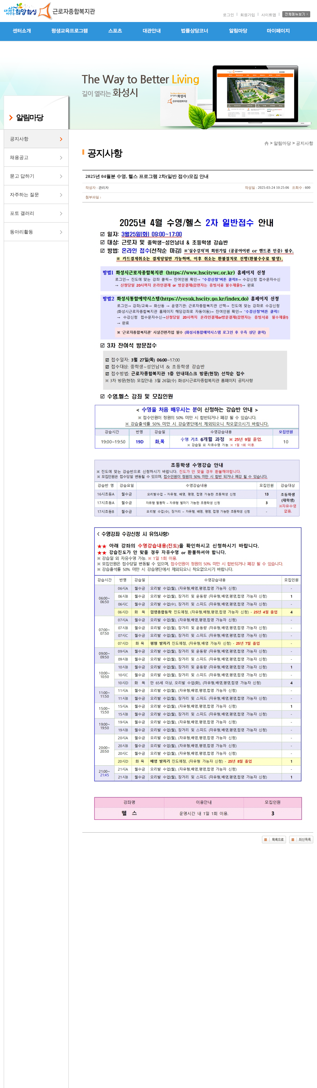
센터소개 (22, 31)
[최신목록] (301, 839)
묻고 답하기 (22, 176)
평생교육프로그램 (69, 31)
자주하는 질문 (24, 194)
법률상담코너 (195, 31)
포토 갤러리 (22, 213)
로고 (50, 11)
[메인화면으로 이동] (266, 142)
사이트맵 (268, 15)
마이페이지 (278, 31)
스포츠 (115, 31)
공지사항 (19, 138)
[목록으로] (274, 839)
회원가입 (247, 15)
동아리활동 (21, 231)
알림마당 (238, 31)
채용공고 (19, 157)
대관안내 (151, 31)
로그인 (228, 15)
